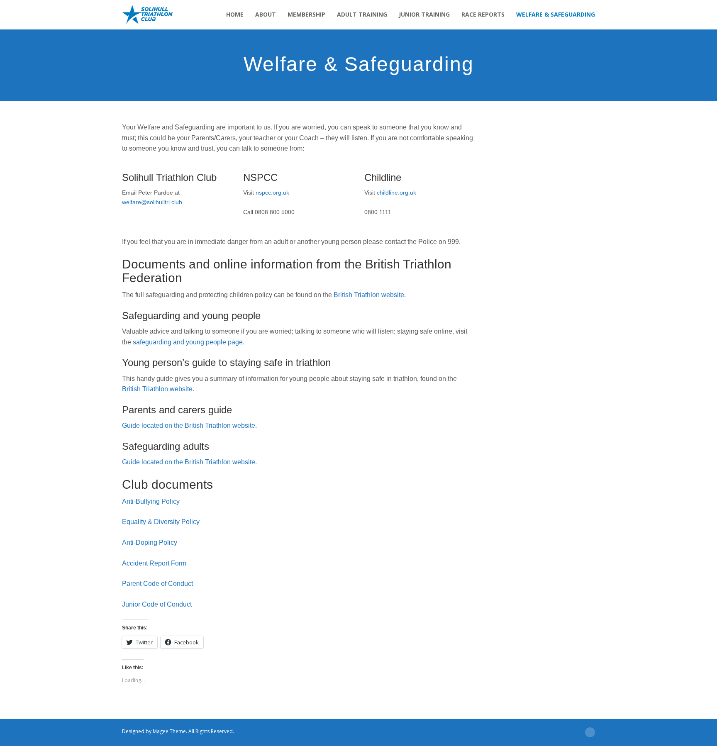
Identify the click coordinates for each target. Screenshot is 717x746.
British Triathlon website (369, 294)
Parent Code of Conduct (157, 583)
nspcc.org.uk (272, 192)
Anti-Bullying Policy (151, 501)
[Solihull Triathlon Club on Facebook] (352, 731)
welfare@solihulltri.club (152, 202)
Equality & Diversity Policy (161, 521)
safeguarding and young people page (188, 342)
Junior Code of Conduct (157, 604)
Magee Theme (169, 731)
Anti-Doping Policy (149, 542)
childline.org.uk (396, 192)
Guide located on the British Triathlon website (188, 425)
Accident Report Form (154, 563)
